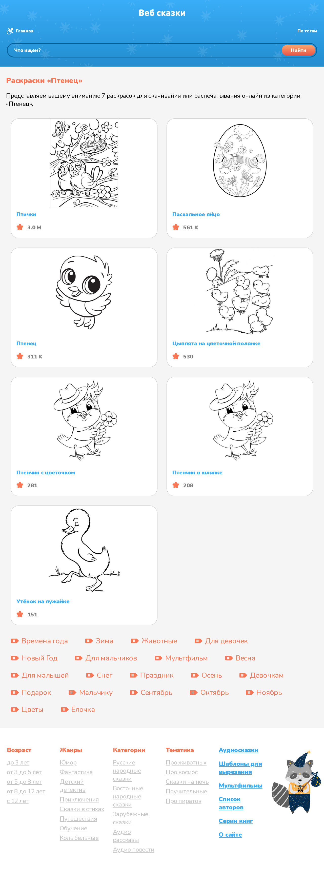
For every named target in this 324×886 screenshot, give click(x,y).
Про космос (182, 772)
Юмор (68, 762)
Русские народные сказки (127, 770)
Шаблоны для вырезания (240, 768)
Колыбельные (79, 838)
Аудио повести (133, 849)
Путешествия (78, 819)
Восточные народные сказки (128, 796)
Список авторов (231, 803)
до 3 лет (18, 762)
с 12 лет (18, 801)
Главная (24, 31)
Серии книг (236, 821)
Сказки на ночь (187, 782)
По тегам (307, 31)
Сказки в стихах (82, 809)
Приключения (79, 799)
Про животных (186, 762)
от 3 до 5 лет (24, 772)
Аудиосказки (238, 750)
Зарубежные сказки (131, 818)
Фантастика (76, 772)
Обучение (73, 828)
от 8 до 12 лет (26, 791)
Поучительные (186, 791)
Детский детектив (72, 786)
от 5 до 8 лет (24, 782)
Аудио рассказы (126, 836)
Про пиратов (183, 801)
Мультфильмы (240, 785)
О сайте (230, 835)
